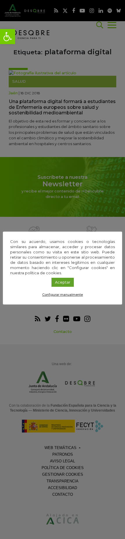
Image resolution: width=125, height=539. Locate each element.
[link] (7, 36)
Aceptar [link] (62, 282)
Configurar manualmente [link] (62, 295)
